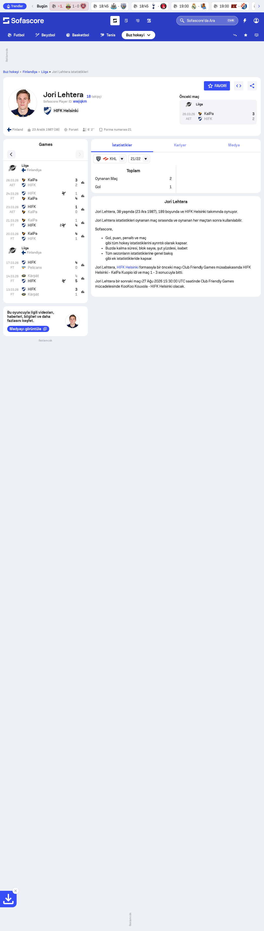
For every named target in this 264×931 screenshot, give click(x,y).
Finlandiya (30, 72)
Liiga (44, 72)
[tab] (122, 145)
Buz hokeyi (135, 35)
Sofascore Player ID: (65, 101)
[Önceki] (33, 6)
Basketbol (80, 35)
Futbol (19, 35)
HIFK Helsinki (127, 267)
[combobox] (109, 158)
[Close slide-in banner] (15, 891)
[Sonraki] (259, 6)
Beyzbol (48, 35)
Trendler (17, 6)
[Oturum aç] (256, 20)
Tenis (110, 35)
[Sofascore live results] (23, 20)
